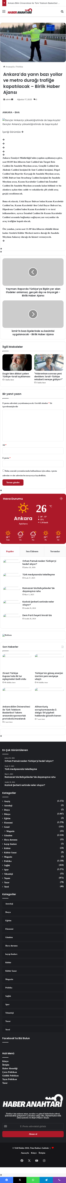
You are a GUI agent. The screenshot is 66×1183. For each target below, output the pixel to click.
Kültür (7, 848)
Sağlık (7, 865)
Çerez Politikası (9, 1072)
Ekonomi (8, 823)
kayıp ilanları (10, 844)
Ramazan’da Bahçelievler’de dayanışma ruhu (38, 590)
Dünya (7, 814)
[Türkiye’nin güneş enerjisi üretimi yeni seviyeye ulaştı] (49, 662)
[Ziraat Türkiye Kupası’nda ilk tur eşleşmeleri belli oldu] (16, 662)
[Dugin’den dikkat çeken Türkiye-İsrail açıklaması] (17, 362)
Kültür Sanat (10, 852)
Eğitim (7, 818)
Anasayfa (9, 66)
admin (8, 99)
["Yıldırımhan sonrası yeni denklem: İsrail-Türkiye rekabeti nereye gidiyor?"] (49, 362)
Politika (19, 66)
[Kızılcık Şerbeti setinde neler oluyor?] (11, 606)
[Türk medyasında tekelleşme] (11, 579)
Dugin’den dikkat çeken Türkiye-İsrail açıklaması (16, 375)
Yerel (6, 887)
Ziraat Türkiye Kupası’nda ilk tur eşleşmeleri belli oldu (14, 676)
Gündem (8, 835)
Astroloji (8, 805)
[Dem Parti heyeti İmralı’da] (11, 619)
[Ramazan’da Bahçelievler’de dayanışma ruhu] (11, 592)
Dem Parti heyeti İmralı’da (37, 615)
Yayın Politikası (9, 1079)
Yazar (6, 882)
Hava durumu (10, 840)
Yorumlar (55, 551)
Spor (6, 870)
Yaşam (7, 878)
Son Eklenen (32, 551)
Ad (4, 445)
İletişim (5, 1065)
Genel (7, 827)
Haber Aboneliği (9, 1068)
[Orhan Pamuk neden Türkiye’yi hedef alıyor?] (11, 565)
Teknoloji (8, 874)
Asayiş (7, 801)
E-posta (6, 458)
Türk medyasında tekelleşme (38, 574)
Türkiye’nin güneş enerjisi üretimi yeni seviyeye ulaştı (49, 676)
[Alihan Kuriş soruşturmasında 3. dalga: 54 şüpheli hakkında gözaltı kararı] (49, 696)
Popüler (10, 551)
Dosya (7, 810)
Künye (5, 1061)
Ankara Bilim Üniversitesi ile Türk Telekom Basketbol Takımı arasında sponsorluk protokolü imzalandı (16, 712)
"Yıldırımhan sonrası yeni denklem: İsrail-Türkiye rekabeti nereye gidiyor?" (48, 376)
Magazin (10, 831)
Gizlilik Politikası (10, 1076)
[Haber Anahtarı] (20, 11)
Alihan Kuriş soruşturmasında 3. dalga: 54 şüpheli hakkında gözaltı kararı (48, 711)
